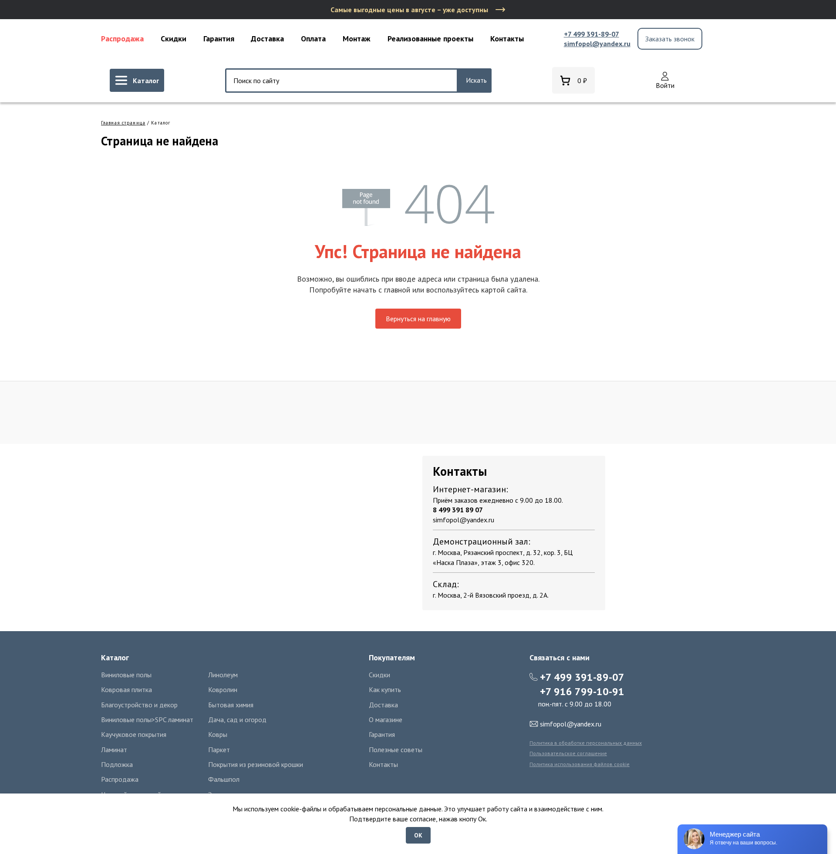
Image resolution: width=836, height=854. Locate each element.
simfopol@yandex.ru (597, 43)
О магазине (385, 719)
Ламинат (114, 749)
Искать (476, 80)
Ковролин (222, 689)
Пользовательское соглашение (568, 753)
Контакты (507, 39)
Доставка (267, 39)
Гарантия (218, 39)
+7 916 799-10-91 (582, 691)
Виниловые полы (126, 674)
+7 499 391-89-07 (591, 34)
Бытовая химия (230, 704)
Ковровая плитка (126, 689)
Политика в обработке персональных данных (585, 743)
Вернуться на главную (418, 318)
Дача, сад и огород (237, 719)
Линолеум (223, 674)
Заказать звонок (669, 38)
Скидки (173, 39)
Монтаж (357, 39)
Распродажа (122, 39)
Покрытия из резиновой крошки (255, 764)
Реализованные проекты (430, 39)
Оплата (313, 39)
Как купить (385, 689)
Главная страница (123, 123)
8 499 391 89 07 (458, 509)
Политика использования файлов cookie (579, 764)
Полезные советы (395, 749)
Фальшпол (223, 779)
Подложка (117, 764)
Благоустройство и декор (139, 704)
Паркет (219, 749)
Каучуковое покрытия (133, 734)
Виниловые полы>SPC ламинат (147, 719)
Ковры (217, 734)
